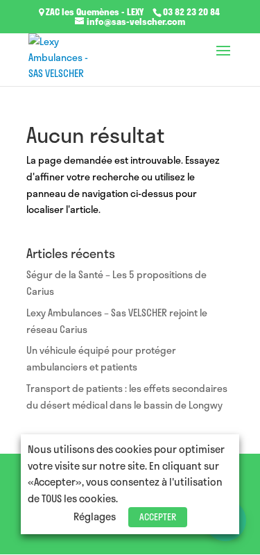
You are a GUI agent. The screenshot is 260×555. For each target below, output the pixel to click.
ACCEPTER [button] (157, 517)
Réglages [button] (94, 516)
